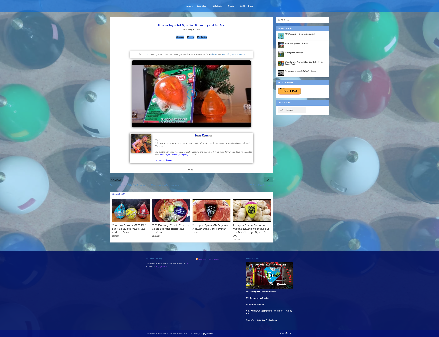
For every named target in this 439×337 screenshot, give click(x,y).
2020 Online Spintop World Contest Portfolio (300, 34)
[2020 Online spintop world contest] (281, 45)
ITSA (242, 6)
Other (231, 6)
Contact (289, 333)
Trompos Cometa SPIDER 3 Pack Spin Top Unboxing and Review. (129, 229)
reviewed (224, 54)
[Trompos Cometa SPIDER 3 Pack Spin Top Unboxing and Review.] (131, 210)
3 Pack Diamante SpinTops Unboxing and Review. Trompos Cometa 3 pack (304, 63)
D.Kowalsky (187, 29)
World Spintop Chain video (294, 53)
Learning (202, 6)
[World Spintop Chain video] (281, 54)
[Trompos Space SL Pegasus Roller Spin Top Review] (211, 210)
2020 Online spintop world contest (296, 43)
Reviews (196, 29)
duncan (181, 37)
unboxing (203, 37)
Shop (250, 6)
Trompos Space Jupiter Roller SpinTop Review (300, 71)
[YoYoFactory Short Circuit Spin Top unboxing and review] (171, 210)
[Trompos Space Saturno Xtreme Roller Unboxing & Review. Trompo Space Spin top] (252, 210)
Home (188, 6)
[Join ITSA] (289, 94)
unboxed (213, 54)
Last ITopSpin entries (208, 259)
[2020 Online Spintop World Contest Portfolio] (281, 36)
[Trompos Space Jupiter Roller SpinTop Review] (281, 73)
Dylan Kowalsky (238, 54)
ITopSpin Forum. (161, 266)
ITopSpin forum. (207, 333)
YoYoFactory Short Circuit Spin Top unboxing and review (170, 229)
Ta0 (187, 263)
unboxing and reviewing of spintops (174, 154)
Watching (217, 6)
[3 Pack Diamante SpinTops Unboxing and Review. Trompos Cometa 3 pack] (281, 63)
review (191, 37)
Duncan (145, 54)
